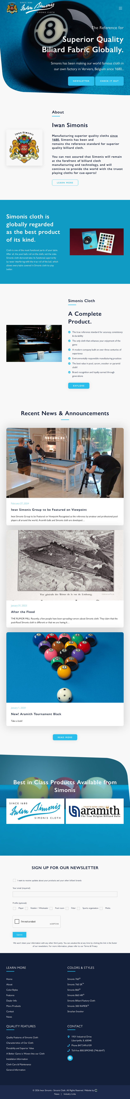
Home (9, 979)
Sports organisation (90, 908)
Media (107, 908)
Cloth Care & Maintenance (18, 1064)
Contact (10, 1011)
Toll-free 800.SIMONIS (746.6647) (88, 1050)
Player (21, 908)
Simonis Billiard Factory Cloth (81, 1000)
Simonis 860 (74, 989)
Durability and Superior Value (20, 1048)
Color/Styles (12, 989)
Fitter (73, 908)
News (9, 1016)
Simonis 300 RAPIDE (78, 1005)
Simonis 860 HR (75, 995)
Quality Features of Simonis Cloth (22, 1037)
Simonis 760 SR (75, 984)
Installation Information (17, 1059)
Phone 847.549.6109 (82, 1045)
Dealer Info (11, 1000)
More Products (13, 1006)
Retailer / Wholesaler (39, 908)
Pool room (59, 908)
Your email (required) (21, 888)
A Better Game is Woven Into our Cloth (25, 1053)
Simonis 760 (74, 978)
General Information (15, 1069)
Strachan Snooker (75, 1011)
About (9, 984)
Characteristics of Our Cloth (19, 1042)
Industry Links (70, 1094)
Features (10, 995)
